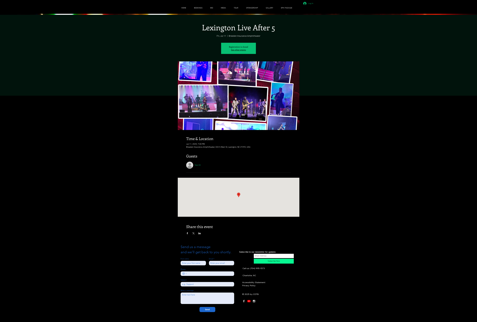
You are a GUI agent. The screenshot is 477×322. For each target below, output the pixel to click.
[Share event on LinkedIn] (199, 233)
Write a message (187, 290)
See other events (238, 49)
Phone (183, 269)
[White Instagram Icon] (254, 301)
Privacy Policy (249, 285)
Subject (184, 280)
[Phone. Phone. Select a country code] (184, 273)
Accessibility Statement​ (253, 282)
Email (211, 259)
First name (185, 259)
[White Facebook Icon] (243, 301)
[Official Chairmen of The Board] (249, 301)
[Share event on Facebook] (187, 233)
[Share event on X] (193, 233)
